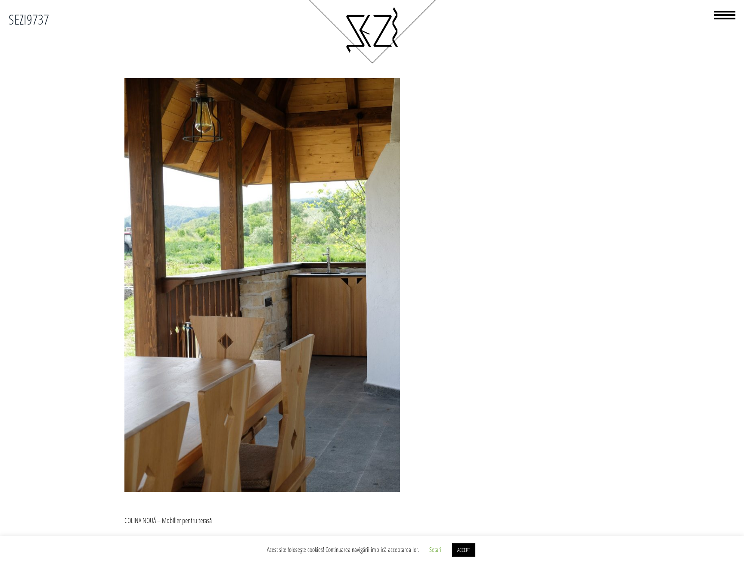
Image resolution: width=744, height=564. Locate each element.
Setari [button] (435, 549)
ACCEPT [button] (463, 550)
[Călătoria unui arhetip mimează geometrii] (372, 62)
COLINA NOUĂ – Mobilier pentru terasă (168, 520)
